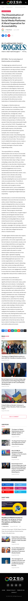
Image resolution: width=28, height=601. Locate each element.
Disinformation (6, 11)
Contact (14, 592)
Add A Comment (14, 416)
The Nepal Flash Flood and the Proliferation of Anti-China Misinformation (19, 442)
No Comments (6, 32)
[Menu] (3, 2)
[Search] (25, 2)
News (3, 514)
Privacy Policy (11, 590)
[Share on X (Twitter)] (6, 35)
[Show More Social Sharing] (12, 35)
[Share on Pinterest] (9, 35)
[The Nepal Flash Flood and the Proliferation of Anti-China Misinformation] (6, 443)
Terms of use (20, 590)
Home (3, 590)
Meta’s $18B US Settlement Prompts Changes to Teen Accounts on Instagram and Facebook (19, 454)
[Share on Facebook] (3, 35)
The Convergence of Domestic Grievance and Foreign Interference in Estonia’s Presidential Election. (18, 562)
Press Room (9, 29)
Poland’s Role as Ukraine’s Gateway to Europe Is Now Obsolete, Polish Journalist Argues (14, 406)
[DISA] (14, 2)
